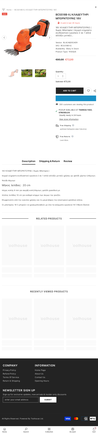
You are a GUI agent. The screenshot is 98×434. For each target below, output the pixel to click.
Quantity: (60, 72)
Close (96, 7)
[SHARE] (94, 91)
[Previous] (4, 37)
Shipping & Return (49, 161)
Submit (48, 400)
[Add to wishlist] (88, 91)
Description (28, 161)
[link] (17, 271)
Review (68, 161)
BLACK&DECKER (70, 42)
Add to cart (69, 91)
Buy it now (76, 98)
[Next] (49, 37)
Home (9, 10)
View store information (68, 119)
